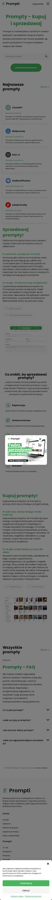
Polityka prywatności (33, 896)
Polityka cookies (17, 896)
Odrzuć (26, 890)
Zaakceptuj (26, 883)
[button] (48, 863)
